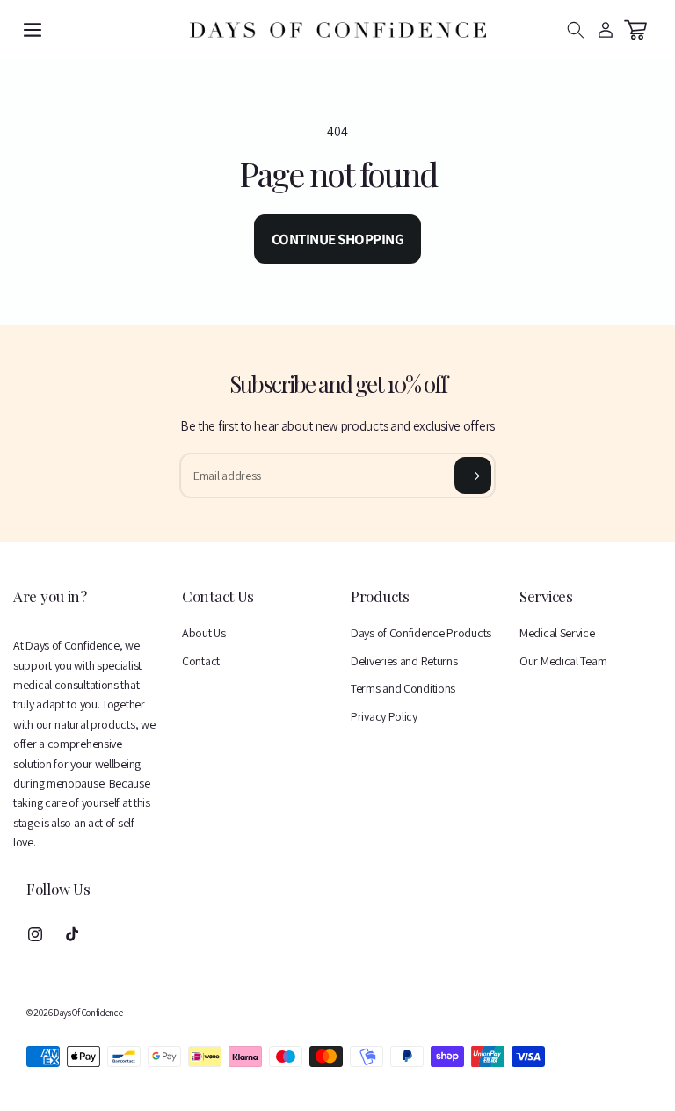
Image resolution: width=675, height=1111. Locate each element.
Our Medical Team (562, 661)
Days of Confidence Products (421, 633)
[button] (32, 30)
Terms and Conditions (403, 688)
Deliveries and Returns (404, 661)
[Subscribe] (472, 475)
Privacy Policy (384, 716)
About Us (204, 633)
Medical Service (557, 633)
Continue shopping (338, 239)
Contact (201, 661)
